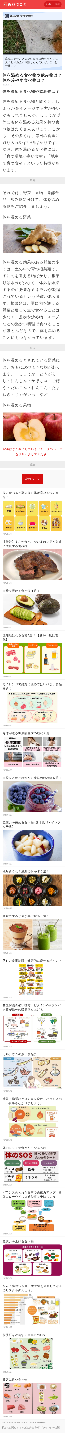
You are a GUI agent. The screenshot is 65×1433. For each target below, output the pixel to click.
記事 (48, 4)
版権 (57, 1427)
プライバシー (47, 1427)
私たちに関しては (11, 1427)
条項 (37, 1427)
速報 (57, 4)
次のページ (32, 478)
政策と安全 (28, 1427)
